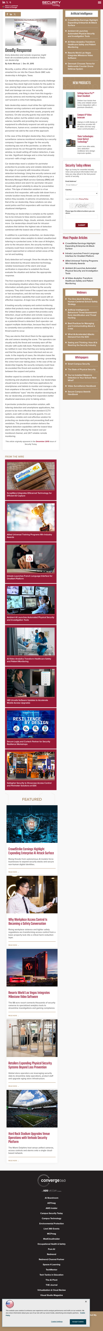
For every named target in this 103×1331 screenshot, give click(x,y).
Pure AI (51, 1249)
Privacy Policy (83, 199)
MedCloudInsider (51, 1239)
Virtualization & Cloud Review (51, 1290)
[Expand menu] (99, 3)
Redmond (51, 1254)
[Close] (86, 1301)
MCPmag (51, 1233)
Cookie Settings (57, 1322)
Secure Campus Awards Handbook (79, 393)
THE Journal (51, 1285)
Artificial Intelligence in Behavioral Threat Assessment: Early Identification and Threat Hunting (82, 314)
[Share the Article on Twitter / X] (14, 14)
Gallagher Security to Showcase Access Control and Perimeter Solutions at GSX (29, 784)
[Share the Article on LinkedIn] (10, 14)
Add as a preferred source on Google (11, 6)
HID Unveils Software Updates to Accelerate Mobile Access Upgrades (27, 701)
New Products (82, 83)
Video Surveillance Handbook (82, 386)
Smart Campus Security (79, 364)
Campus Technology (51, 1218)
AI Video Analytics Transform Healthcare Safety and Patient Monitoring (82, 44)
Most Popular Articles (75, 238)
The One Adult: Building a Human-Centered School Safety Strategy (83, 302)
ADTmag (51, 1203)
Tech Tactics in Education (51, 1275)
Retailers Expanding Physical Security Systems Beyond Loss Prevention (30, 1065)
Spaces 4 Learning (51, 1264)
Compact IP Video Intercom (84, 116)
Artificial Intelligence (81, 13)
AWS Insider (51, 1208)
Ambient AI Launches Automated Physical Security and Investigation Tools (81, 34)
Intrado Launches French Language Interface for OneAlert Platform (82, 254)
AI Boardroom (51, 1198)
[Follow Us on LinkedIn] (4, 3)
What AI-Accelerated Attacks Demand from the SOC (81, 335)
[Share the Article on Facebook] (6, 14)
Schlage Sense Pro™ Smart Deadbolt (85, 94)
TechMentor (51, 1269)
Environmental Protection (51, 1223)
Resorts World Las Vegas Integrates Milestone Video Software (29, 995)
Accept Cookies (78, 1322)
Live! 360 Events (51, 1228)
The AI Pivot (51, 1280)
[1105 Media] (51, 1190)
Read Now (12, 872)
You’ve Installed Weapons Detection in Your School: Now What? (82, 378)
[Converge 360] (51, 1180)
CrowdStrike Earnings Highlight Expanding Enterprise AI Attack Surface (31, 851)
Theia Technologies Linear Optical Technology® (85, 139)
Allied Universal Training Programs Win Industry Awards (81, 262)
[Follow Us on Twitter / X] (7, 3)
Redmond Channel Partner (51, 1259)
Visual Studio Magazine (51, 1295)
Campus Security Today (51, 1213)
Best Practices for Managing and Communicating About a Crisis (81, 326)
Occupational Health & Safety (52, 1244)
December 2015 (42, 441)
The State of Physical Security (82, 369)
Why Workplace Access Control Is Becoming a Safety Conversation (27, 922)
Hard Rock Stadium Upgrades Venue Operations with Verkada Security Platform (29, 1138)
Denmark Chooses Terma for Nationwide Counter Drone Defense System (81, 66)
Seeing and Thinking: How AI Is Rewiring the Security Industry (82, 344)
